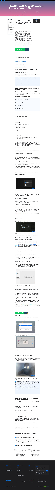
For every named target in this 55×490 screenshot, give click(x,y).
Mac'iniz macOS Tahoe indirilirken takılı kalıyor (20, 61)
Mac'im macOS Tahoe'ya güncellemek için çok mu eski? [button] (24, 445)
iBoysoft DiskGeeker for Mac (21, 475)
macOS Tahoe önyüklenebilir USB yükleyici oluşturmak (29, 304)
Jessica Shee (38, 12)
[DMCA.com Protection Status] (46, 486)
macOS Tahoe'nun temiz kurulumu (19, 213)
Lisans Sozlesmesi (31, 470)
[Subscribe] (47, 470)
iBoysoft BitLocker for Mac (21, 473)
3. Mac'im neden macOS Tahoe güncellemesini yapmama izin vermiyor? (11, 27)
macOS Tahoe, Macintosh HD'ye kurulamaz (20, 67)
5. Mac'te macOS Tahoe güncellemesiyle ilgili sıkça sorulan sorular (12, 32)
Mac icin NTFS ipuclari (9, 470)
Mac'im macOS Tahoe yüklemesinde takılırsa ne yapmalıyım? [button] (25, 437)
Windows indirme (9, 473)
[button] (22, 49)
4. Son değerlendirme (11, 29)
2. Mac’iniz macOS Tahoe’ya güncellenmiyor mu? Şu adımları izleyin (12, 25)
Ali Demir (25, 12)
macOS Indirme (19, 470)
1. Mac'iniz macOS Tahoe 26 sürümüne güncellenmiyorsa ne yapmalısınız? (12, 22)
